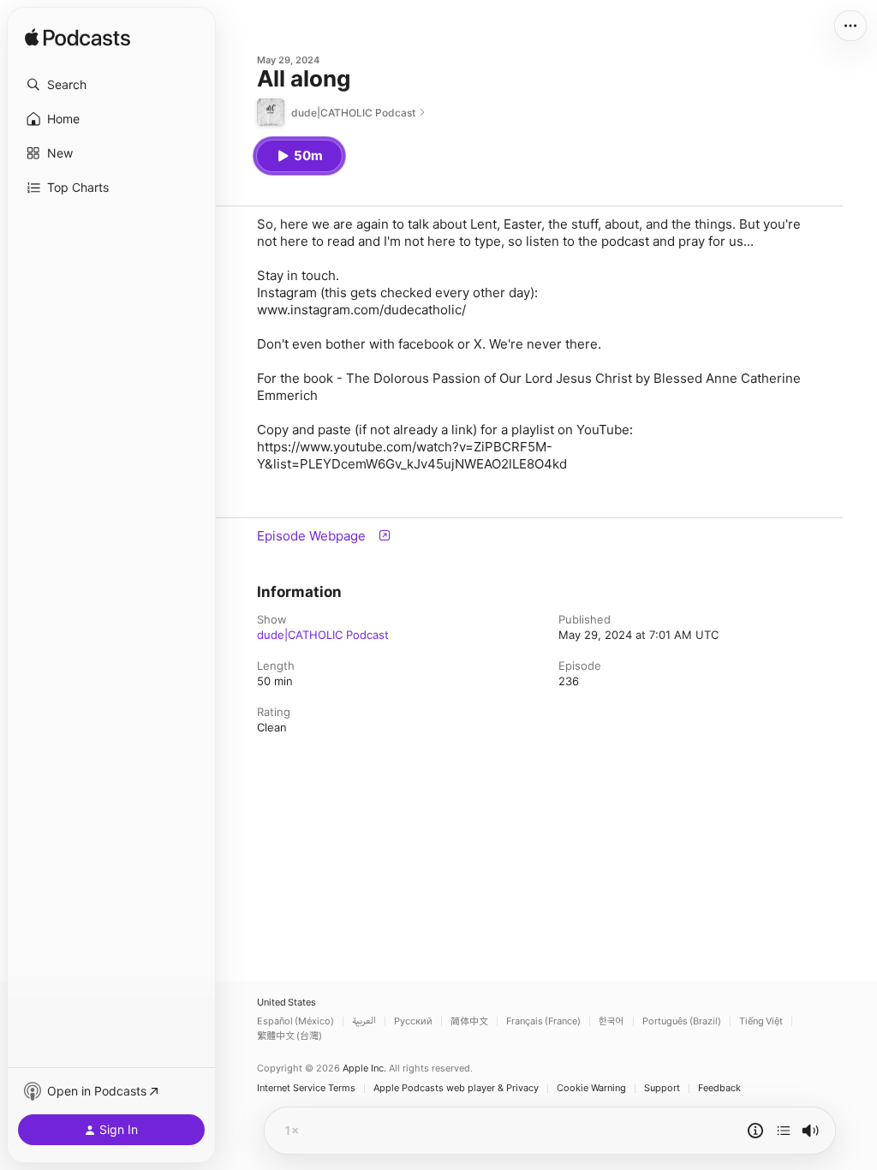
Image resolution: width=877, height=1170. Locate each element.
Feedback (719, 1088)
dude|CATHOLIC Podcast (323, 635)
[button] (111, 84)
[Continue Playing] (783, 1131)
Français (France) (543, 1021)
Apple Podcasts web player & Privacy (456, 1088)
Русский (413, 1021)
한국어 (611, 1021)
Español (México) (295, 1021)
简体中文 (469, 1021)
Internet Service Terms (306, 1088)
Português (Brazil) (681, 1021)
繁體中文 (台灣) (289, 1036)
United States (286, 1002)
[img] (77, 38)
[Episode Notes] (755, 1131)
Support (662, 1088)
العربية (364, 1021)
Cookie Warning (591, 1088)
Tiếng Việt (761, 1021)
